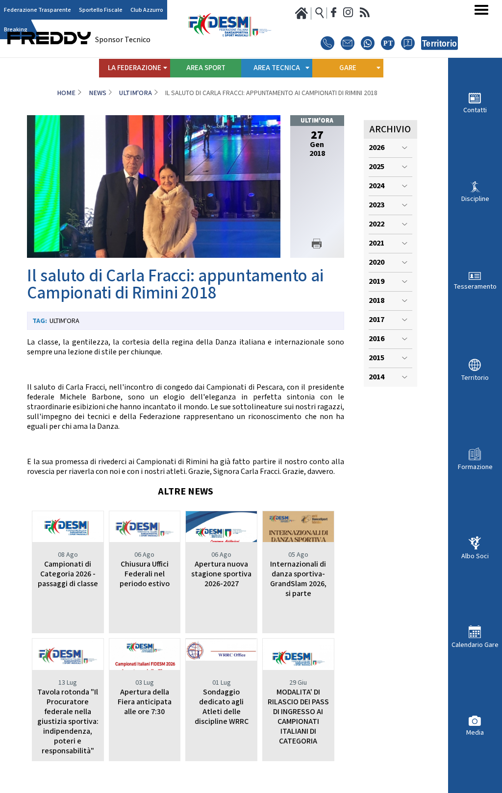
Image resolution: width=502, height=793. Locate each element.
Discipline (475, 199)
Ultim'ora (135, 93)
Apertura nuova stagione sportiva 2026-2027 (221, 574)
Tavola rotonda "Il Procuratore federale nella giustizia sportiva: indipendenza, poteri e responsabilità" (68, 721)
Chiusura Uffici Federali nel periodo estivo (145, 574)
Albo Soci (475, 556)
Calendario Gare (475, 645)
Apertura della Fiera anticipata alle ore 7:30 (145, 702)
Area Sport (206, 68)
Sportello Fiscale (101, 10)
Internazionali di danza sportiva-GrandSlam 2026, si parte (298, 579)
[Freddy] (49, 52)
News (97, 93)
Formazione (475, 467)
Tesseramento (475, 286)
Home (66, 93)
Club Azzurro (146, 10)
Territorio (475, 377)
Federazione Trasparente (37, 10)
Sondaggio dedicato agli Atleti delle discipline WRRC (222, 707)
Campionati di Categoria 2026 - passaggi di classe (68, 574)
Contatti (475, 110)
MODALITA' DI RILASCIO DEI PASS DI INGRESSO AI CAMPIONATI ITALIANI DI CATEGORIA (298, 716)
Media (475, 732)
